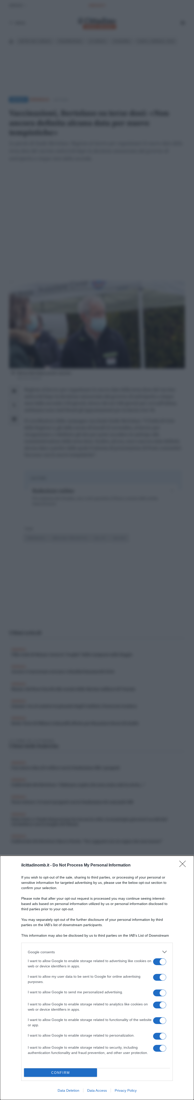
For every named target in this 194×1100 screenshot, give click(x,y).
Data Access (97, 1090)
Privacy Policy (126, 1090)
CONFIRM (60, 1073)
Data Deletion (68, 1090)
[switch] (159, 961)
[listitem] (97, 952)
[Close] (184, 865)
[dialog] (97, 978)
